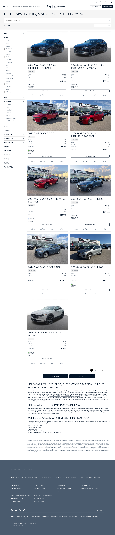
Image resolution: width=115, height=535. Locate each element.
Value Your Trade (63, 492)
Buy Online (95, 6)
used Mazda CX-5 (55, 396)
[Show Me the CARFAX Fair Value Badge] (31, 86)
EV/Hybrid (26, 6)
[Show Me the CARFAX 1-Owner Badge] (31, 220)
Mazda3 (71, 396)
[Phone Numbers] (96, 1)
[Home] (49, 6)
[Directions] (101, 1)
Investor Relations (22, 516)
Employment (45, 516)
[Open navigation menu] (4, 7)
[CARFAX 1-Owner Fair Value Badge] (74, 285)
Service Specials (39, 492)
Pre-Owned (16, 6)
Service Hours (39, 501)
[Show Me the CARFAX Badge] (74, 86)
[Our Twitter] (20, 511)
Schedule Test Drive (47, 90)
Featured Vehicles (17, 498)
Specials (36, 6)
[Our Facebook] (12, 511)
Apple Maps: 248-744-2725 (48, 518)
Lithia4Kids (54, 516)
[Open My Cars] (106, 1)
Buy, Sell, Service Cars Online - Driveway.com (83, 516)
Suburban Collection (33, 518)
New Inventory (16, 488)
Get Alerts (82, 376)
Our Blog (84, 492)
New (8, 6)
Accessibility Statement (18, 518)
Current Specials (16, 501)
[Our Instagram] (24, 511)
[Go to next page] (109, 370)
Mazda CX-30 (65, 396)
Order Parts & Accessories (43, 495)
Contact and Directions (89, 488)
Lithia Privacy (63, 516)
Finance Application (64, 488)
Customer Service (35, 516)
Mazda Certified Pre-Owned (20, 495)
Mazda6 (77, 396)
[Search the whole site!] (110, 1)
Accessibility (100, 510)
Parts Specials (39, 498)
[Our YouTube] (16, 511)
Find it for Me (55, 376)
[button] (47, 71)
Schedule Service (107, 6)
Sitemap (13, 516)
